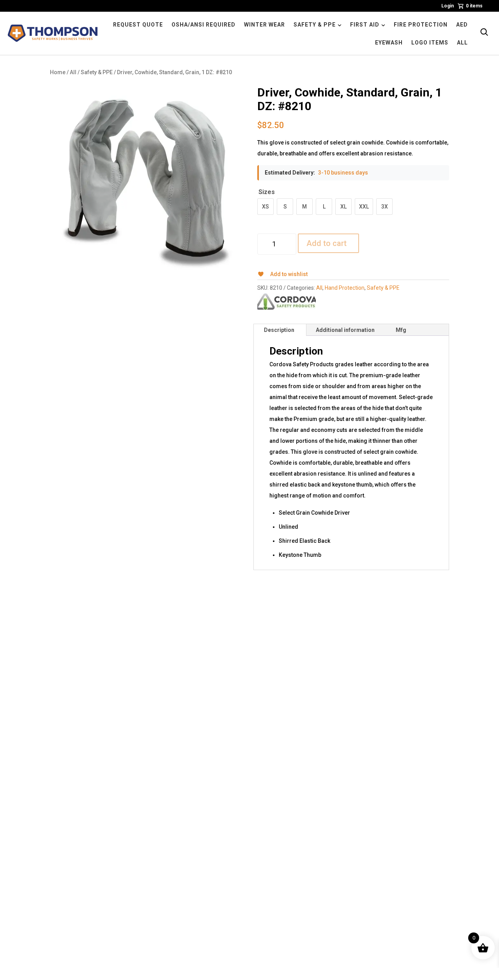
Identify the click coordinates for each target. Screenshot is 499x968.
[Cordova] (286, 301)
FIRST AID (364, 24)
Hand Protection (345, 288)
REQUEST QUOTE (138, 24)
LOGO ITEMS (429, 42)
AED (462, 24)
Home (57, 72)
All (73, 72)
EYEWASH (389, 42)
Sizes (266, 192)
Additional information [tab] (345, 330)
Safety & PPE (97, 72)
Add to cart (326, 243)
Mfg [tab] (401, 330)
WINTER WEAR (264, 24)
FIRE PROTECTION (421, 24)
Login (447, 6)
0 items (474, 6)
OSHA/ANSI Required (203, 24)
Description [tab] (279, 330)
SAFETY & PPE (315, 24)
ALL (462, 42)
